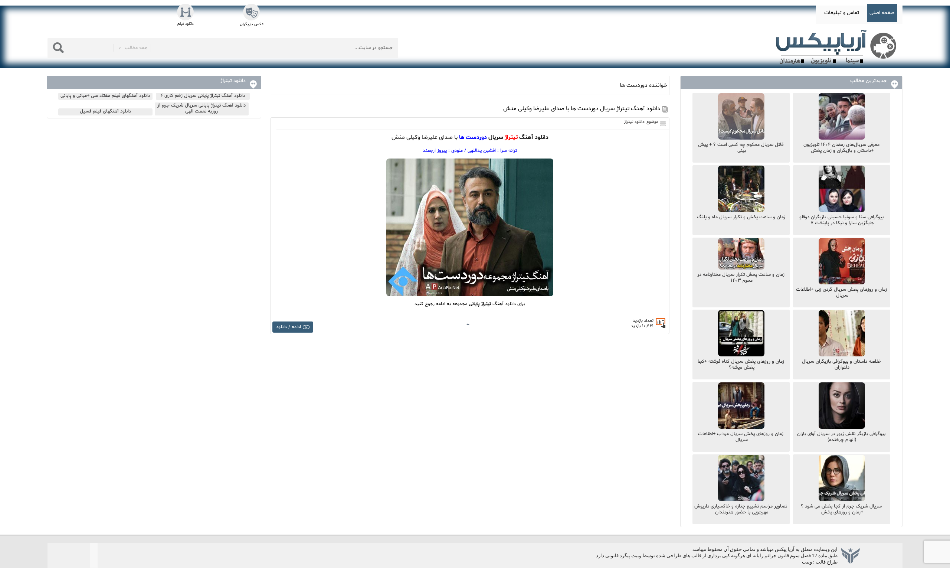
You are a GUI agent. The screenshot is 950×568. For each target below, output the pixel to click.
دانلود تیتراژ (634, 122)
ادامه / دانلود (288, 327)
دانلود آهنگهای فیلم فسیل (105, 111)
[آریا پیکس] (837, 47)
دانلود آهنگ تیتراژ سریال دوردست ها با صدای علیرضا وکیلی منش (581, 109)
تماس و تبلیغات (841, 12)
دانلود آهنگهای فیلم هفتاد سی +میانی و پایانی (105, 95)
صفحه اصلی (881, 12)
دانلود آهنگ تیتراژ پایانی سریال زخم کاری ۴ (202, 95)
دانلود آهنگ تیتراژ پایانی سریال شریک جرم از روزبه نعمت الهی (201, 108)
